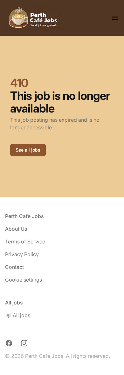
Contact (14, 267)
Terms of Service (25, 241)
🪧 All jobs (17, 315)
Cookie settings (23, 279)
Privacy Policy (22, 254)
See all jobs (28, 150)
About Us (16, 229)
